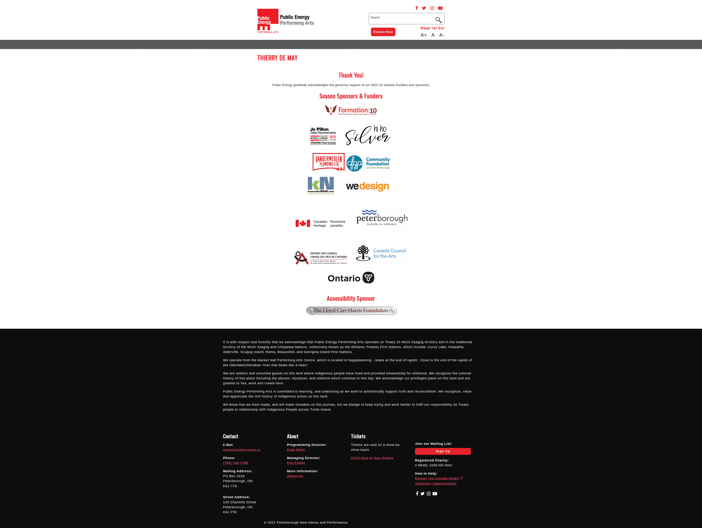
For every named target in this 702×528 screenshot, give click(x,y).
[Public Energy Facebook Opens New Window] (416, 8)
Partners (489, 48)
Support (555, 48)
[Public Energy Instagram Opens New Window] (432, 8)
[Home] (301, 32)
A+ (424, 35)
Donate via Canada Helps (436, 478)
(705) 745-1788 (235, 463)
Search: (375, 17)
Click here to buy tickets (372, 458)
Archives (623, 48)
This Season (208, 48)
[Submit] (438, 20)
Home (76, 48)
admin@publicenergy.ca (242, 449)
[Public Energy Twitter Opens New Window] (424, 8)
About (139, 48)
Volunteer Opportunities (436, 483)
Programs (420, 48)
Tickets (278, 48)
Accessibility (348, 48)
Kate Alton (296, 450)
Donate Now (383, 31)
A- (441, 35)
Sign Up (432, 452)
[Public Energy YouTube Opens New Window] (440, 8)
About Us (295, 476)
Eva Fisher (296, 463)
